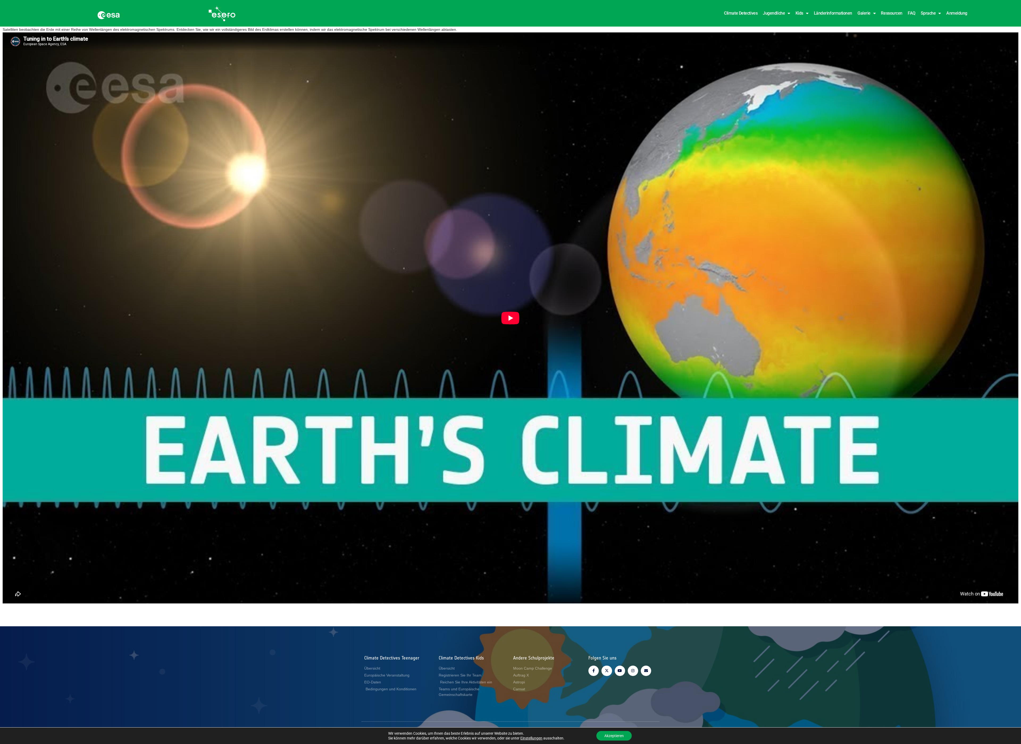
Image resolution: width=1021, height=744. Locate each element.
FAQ (911, 13)
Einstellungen (531, 738)
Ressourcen (891, 13)
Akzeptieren (614, 736)
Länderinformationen (833, 13)
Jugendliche (774, 13)
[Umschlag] (646, 671)
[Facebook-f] (593, 671)
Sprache (928, 13)
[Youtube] (620, 671)
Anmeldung (956, 13)
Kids (799, 13)
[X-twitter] (606, 671)
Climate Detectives (741, 13)
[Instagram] (633, 671)
